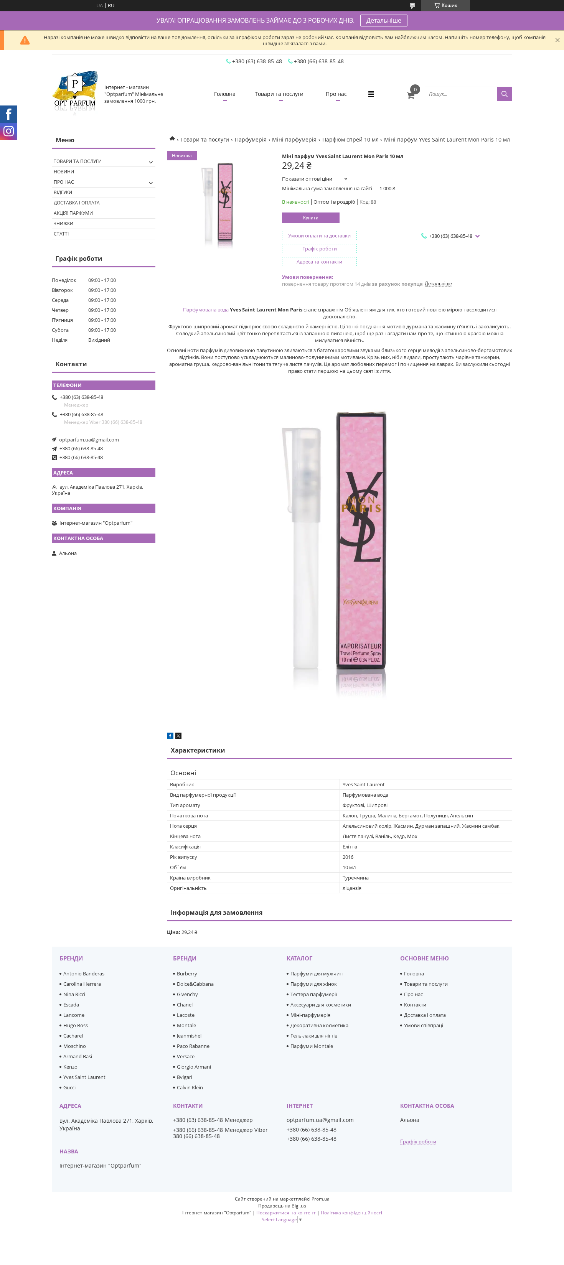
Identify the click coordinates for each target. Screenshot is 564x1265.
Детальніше (383, 20)
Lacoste (186, 1014)
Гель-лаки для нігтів (313, 1035)
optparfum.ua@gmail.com (89, 439)
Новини (64, 171)
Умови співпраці (423, 1025)
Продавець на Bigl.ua (282, 1205)
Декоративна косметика (319, 1025)
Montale (186, 1025)
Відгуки (63, 192)
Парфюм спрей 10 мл (350, 139)
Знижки (63, 223)
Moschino (74, 1046)
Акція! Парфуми (73, 213)
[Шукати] (504, 94)
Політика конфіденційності (351, 1212)
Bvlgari (184, 1077)
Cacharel (73, 1035)
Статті (61, 234)
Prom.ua (321, 1199)
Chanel (185, 1004)
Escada (71, 1004)
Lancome (73, 1014)
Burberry (187, 973)
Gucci (69, 1087)
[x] (178, 736)
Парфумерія (251, 139)
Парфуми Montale (311, 1046)
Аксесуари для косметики (320, 1004)
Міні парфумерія (294, 139)
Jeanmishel (189, 1035)
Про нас (336, 93)
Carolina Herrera (82, 983)
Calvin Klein (190, 1087)
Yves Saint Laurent (84, 1077)
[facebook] (170, 736)
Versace (186, 1056)
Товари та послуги (279, 93)
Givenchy (187, 994)
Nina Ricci (74, 994)
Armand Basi (77, 1056)
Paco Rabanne (193, 1046)
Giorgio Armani (194, 1066)
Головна (225, 93)
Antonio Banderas (83, 973)
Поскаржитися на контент (286, 1212)
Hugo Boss (75, 1025)
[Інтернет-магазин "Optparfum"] (75, 94)
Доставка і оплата (77, 202)
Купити (310, 218)
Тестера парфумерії (313, 994)
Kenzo (70, 1066)
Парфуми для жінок (313, 983)
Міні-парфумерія (310, 1014)
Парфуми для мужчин (316, 973)
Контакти (415, 1004)
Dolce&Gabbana (195, 983)
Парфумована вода (206, 309)
